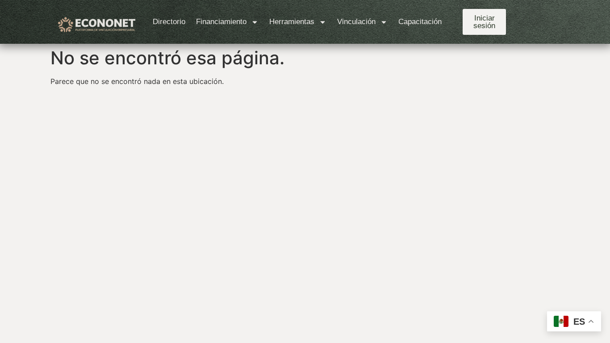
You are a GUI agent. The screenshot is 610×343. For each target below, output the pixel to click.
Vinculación (356, 21)
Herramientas (291, 21)
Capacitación (420, 21)
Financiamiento (221, 21)
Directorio (169, 21)
